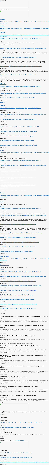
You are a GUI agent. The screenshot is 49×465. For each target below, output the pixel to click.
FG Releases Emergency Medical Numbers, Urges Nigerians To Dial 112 (17, 140)
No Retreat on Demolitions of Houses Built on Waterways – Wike (18, 395)
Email (1, 436)
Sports (2, 150)
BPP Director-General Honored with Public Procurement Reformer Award (18, 57)
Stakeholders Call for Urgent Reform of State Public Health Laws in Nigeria (18, 145)
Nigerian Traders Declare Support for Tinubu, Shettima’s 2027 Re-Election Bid (19, 126)
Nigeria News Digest (20, 440)
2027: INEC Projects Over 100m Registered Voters (13, 376)
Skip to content (3, 0)
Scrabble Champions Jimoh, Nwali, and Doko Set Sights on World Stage (20, 345)
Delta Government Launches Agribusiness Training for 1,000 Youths (19, 386)
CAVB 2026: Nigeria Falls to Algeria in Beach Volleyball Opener (17, 335)
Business (2, 26)
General (2, 19)
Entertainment (4, 256)
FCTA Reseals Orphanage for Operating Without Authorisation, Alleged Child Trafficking (24, 316)
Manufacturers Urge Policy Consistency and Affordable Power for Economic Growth (21, 66)
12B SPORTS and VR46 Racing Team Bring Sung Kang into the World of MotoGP (20, 38)
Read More (2, 46)
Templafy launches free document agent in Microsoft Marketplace (16, 457)
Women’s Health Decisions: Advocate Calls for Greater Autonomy (16, 452)
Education (3, 32)
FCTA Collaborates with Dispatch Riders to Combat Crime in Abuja (17, 427)
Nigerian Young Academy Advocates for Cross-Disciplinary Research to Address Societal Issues (23, 48)
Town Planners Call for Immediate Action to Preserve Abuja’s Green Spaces (18, 131)
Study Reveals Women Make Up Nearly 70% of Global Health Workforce (18, 308)
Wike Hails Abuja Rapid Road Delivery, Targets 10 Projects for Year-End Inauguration (21, 422)
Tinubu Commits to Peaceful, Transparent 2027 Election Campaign (16, 136)
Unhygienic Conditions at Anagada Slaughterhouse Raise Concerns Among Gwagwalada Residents (24, 462)
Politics (2, 193)
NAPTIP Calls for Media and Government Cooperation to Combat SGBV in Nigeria (22, 325)
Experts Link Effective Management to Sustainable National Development (18, 74)
